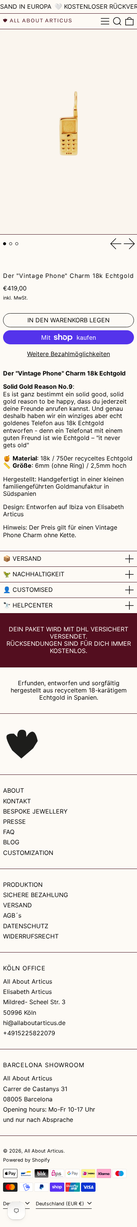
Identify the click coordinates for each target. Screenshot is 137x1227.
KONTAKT (17, 801)
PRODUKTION (23, 884)
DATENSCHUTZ (25, 926)
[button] (117, 21)
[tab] (4, 243)
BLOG (11, 842)
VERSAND (17, 905)
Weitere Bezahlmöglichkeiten (68, 354)
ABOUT (13, 790)
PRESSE (14, 821)
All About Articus (44, 1151)
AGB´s (12, 915)
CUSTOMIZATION (28, 852)
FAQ (8, 832)
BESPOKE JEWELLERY (35, 811)
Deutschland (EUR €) (61, 1203)
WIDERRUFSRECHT (31, 936)
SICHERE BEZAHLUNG (35, 895)
